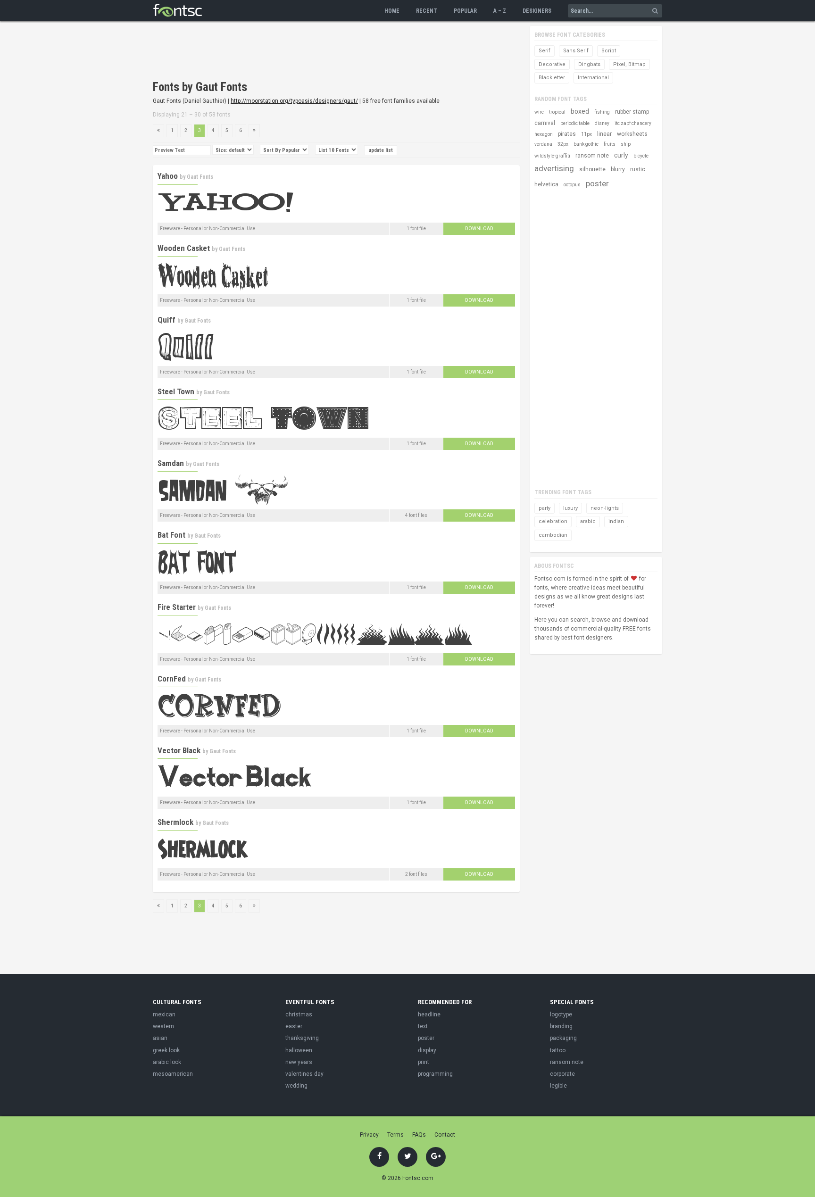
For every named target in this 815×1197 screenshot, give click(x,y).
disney (602, 123)
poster (597, 183)
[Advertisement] (324, 52)
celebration (553, 521)
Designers (537, 11)
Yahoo (168, 176)
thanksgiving (302, 1038)
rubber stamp (632, 111)
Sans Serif (576, 51)
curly (621, 155)
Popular (465, 11)
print (423, 1062)
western (163, 1026)
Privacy (369, 1134)
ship (626, 144)
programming (435, 1074)
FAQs (419, 1134)
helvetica (546, 184)
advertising (554, 168)
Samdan (171, 463)
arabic (588, 521)
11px (586, 134)
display (427, 1050)
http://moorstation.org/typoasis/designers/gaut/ (294, 101)
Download (479, 228)
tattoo (558, 1050)
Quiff (166, 319)
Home (391, 11)
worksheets (632, 134)
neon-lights (604, 508)
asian (160, 1038)
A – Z (499, 11)
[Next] (254, 130)
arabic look (167, 1062)
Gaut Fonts (200, 177)
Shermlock (175, 822)
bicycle (641, 155)
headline (429, 1014)
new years (298, 1062)
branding (561, 1026)
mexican (164, 1014)
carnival (544, 123)
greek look (166, 1050)
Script (608, 51)
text (423, 1026)
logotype (561, 1014)
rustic (637, 169)
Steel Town (176, 391)
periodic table (575, 123)
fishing (602, 112)
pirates (567, 134)
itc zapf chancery (633, 123)
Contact (444, 1134)
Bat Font (171, 535)
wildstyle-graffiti (552, 155)
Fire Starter (177, 607)
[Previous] (158, 130)
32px (562, 144)
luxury (570, 508)
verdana (543, 144)
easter (293, 1026)
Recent (426, 11)
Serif (544, 51)
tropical (557, 112)
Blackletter (552, 78)
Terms (395, 1134)
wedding (296, 1085)
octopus (572, 184)
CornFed (172, 678)
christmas (298, 1014)
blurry (618, 169)
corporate (562, 1074)
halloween (298, 1050)
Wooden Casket (184, 248)
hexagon (543, 134)
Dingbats (589, 64)
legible (558, 1085)
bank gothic (586, 144)
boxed (580, 111)
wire (539, 112)
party (544, 508)
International (593, 78)
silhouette (592, 169)
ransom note (592, 155)
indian (616, 521)
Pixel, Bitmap (629, 64)
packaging (563, 1038)
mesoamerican (173, 1074)
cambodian (553, 535)
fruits (609, 144)
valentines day (304, 1074)
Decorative (552, 64)
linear (604, 134)
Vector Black (179, 750)
